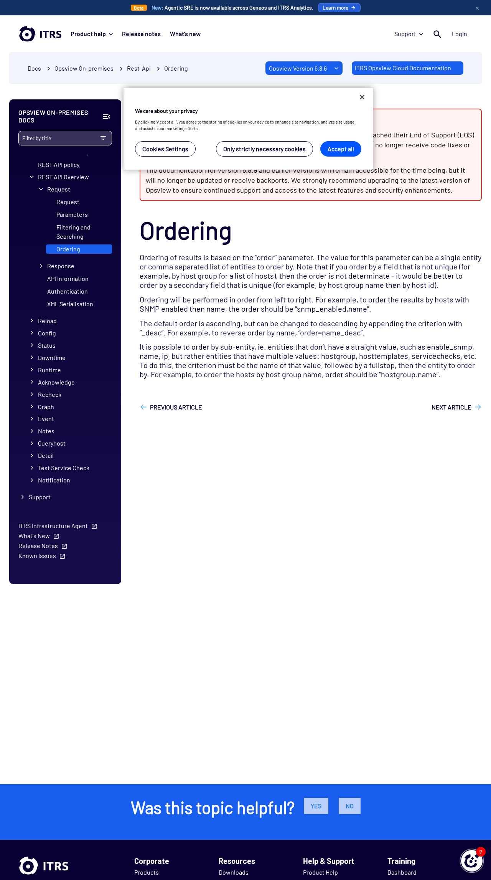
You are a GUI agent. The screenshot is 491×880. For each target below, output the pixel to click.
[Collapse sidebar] (106, 116)
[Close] (362, 97)
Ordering (176, 68)
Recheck (49, 394)
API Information (68, 278)
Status (47, 345)
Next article (451, 407)
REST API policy (58, 164)
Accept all (341, 148)
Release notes (141, 33)
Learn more (335, 7)
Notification (54, 480)
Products (146, 872)
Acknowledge (56, 382)
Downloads (234, 872)
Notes (46, 431)
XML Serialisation (70, 304)
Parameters (72, 214)
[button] (471, 860)
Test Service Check (63, 468)
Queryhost (52, 443)
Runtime (49, 369)
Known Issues (37, 555)
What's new (185, 33)
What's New (34, 535)
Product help (88, 33)
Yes (316, 805)
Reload (47, 320)
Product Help (320, 872)
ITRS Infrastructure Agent (53, 525)
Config (47, 333)
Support (405, 33)
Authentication (67, 291)
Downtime (52, 357)
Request (58, 189)
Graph (46, 406)
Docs (34, 68)
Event (46, 419)
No (350, 805)
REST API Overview (63, 176)
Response (60, 265)
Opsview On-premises (84, 68)
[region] (248, 129)
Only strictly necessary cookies (264, 148)
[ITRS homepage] (40, 33)
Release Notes (38, 545)
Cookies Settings (165, 148)
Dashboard (402, 872)
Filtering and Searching (73, 232)
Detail (46, 455)
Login (459, 33)
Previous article (176, 407)
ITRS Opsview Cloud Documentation (403, 67)
